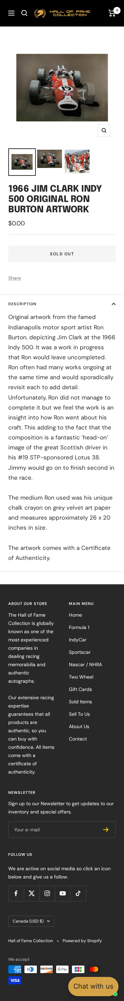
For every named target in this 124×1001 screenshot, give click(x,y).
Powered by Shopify (82, 941)
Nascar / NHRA (85, 664)
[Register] (106, 829)
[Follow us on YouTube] (62, 893)
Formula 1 (79, 627)
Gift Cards (80, 689)
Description (22, 303)
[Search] (24, 13)
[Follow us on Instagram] (47, 893)
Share (14, 278)
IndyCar (77, 640)
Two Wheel (81, 677)
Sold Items (80, 702)
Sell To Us (79, 714)
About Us (79, 726)
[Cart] (112, 13)
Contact (78, 739)
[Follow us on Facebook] (16, 893)
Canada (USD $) (28, 921)
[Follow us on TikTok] (78, 893)
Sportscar (80, 652)
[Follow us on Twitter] (31, 893)
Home (75, 615)
